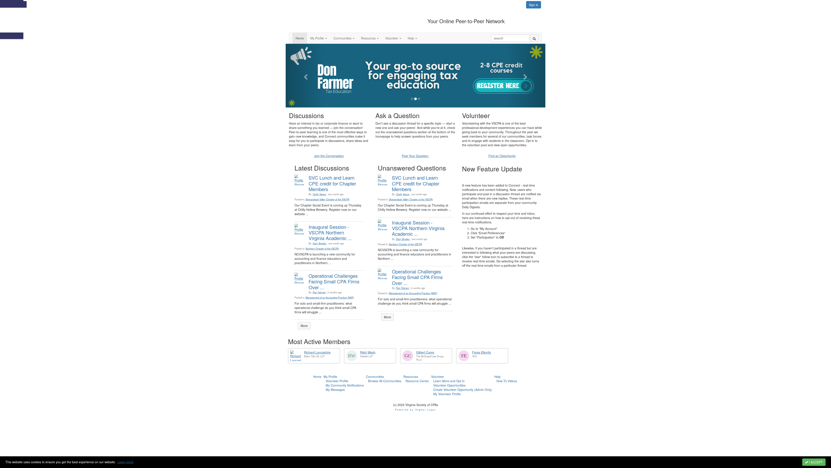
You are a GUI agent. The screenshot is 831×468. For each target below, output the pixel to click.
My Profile (330, 376)
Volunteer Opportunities (449, 385)
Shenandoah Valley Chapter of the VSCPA (327, 199)
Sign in (533, 5)
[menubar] (344, 385)
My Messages (335, 389)
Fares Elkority (481, 352)
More (304, 325)
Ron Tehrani (319, 292)
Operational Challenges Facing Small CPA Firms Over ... (334, 281)
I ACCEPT (815, 462)
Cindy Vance (319, 194)
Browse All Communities (384, 381)
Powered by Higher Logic (415, 409)
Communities (375, 376)
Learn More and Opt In (449, 381)
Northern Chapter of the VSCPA (322, 248)
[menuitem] (317, 376)
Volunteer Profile (337, 381)
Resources (410, 376)
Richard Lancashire (317, 352)
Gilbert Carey (425, 352)
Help (497, 376)
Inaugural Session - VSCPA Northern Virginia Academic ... (330, 232)
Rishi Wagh (367, 352)
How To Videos (506, 381)
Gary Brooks (319, 243)
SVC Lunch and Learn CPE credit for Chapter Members (332, 183)
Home (317, 376)
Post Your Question (415, 156)
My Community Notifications (345, 385)
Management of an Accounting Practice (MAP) (330, 297)
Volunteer (437, 376)
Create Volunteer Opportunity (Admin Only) (462, 389)
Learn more (126, 462)
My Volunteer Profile (447, 394)
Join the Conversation (329, 156)
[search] (534, 38)
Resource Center (417, 381)
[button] (318, 38)
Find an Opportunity (502, 156)
